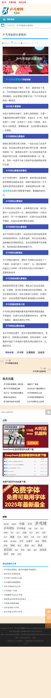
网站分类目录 (38, 628)
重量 (12, 554)
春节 (45, 537)
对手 (44, 532)
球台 (44, 540)
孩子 (31, 532)
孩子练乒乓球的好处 (12, 573)
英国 (16, 550)
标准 (5, 541)
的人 (19, 545)
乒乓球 (9, 79)
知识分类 (22, 2)
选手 (6, 553)
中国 (21, 524)
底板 (12, 536)
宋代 (37, 532)
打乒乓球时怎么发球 (35, 401)
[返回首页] (48, 611)
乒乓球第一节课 (10, 590)
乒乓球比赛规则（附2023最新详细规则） (15, 384)
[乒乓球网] (25, 10)
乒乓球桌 (21, 528)
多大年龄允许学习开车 (13, 611)
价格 (30, 528)
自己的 (8, 549)
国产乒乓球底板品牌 (12, 388)
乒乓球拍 (9, 528)
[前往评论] (48, 618)
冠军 (36, 528)
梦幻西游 (13, 541)
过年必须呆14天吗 (11, 607)
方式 (32, 537)
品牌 (24, 532)
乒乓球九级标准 (39, 371)
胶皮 (40, 545)
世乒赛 (6, 524)
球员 (5, 545)
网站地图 (16, 631)
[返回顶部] (48, 625)
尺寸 (5, 537)
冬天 (42, 528)
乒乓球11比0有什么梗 (13, 578)
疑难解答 (24, 631)
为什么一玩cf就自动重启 (13, 392)
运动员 (6, 190)
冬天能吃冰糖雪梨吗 (12, 582)
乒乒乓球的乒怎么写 (12, 586)
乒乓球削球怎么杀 (34, 392)
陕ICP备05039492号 (34, 631)
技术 (26, 536)
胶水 (33, 545)
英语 (22, 550)
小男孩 (25, 643)
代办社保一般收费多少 (36, 388)
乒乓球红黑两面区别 (35, 397)
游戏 (37, 541)
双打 (18, 533)
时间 (38, 537)
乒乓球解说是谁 (11, 363)
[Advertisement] (25, 672)
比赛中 (29, 541)
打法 (19, 537)
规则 (29, 550)
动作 (6, 532)
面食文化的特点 (10, 397)
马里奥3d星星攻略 (11, 603)
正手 (21, 541)
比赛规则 (17, 79)
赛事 (35, 550)
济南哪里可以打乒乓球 (13, 594)
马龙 (19, 554)
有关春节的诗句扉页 (12, 401)
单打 (12, 533)
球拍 (12, 545)
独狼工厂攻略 (32, 384)
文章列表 (12, 2)
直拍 (27, 545)
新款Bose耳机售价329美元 (15, 599)
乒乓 (30, 523)
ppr (9, 43)
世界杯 (14, 524)
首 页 (4, 2)
